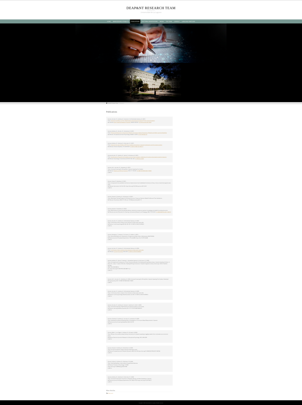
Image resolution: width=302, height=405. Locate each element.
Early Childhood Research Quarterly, (122, 122)
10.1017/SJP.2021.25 (142, 134)
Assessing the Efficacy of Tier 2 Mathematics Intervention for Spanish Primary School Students (133, 120)
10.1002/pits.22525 (139, 158)
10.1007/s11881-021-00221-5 (136, 146)
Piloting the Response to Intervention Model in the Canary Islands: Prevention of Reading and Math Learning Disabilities (139, 133)
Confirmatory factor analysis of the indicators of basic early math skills (127, 250)
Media (162, 21)
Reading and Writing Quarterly (121, 171)
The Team (169, 21)
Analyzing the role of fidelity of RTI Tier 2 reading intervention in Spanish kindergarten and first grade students (136, 145)
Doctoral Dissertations (150, 21)
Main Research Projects (121, 21)
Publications (135, 21)
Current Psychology (118, 251)
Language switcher (188, 21)
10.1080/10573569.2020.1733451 (144, 171)
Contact (177, 21)
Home (109, 21)
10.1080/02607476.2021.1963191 (163, 212)
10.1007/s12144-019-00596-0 (134, 251)
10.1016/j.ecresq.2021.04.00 (145, 122)
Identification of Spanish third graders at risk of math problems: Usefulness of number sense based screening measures (138, 157)
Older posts (110, 393)
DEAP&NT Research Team (151, 8)
